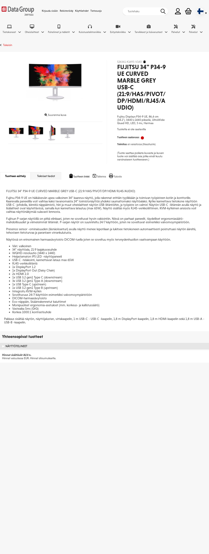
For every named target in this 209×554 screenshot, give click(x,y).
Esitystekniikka (118, 32)
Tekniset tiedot (46, 176)
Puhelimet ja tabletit (59, 32)
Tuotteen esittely (15, 176)
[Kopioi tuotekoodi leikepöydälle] (144, 62)
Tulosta (118, 176)
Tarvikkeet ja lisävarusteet (148, 32)
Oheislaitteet (32, 32)
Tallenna (101, 176)
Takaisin (7, 45)
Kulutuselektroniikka (90, 32)
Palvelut (175, 32)
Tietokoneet (9, 32)
